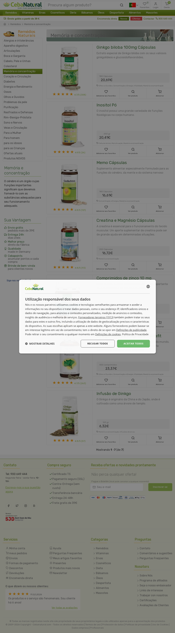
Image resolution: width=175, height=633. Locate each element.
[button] (40, 343)
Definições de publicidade (131, 330)
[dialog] (87, 316)
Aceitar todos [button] (133, 343)
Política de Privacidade (135, 334)
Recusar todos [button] (97, 343)
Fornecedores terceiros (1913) (95, 317)
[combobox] (148, 286)
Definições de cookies (108, 334)
